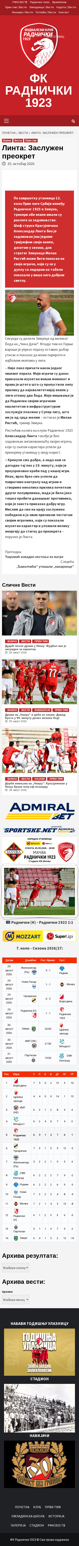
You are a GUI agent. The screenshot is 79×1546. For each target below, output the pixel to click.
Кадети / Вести (66, 7)
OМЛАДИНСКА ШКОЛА (28, 1516)
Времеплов (59, 2)
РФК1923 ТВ (20, 2)
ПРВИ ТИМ (53, 1507)
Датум (9, 960)
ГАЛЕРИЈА (18, 1525)
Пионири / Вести (22, 12)
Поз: (6, 1074)
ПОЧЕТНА (22, 1507)
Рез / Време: (48, 960)
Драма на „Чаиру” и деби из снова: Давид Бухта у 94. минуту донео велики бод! (35, 716)
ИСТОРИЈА (56, 1516)
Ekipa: (16, 1074)
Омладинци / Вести (41, 7)
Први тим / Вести (16, 7)
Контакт (64, 12)
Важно (7, 140)
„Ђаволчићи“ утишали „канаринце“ (45, 564)
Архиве (7, 1291)
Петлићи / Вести (46, 12)
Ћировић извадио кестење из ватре (34, 554)
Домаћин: (31, 960)
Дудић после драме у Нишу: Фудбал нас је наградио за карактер (35, 647)
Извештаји (42, 710)
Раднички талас (40, 2)
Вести (18, 140)
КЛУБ (37, 1507)
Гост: (62, 960)
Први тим (30, 140)
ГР (72, 1074)
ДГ (57, 1074)
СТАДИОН (37, 1525)
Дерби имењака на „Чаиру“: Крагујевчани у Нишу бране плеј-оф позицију (36, 785)
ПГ (64, 1074)
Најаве (40, 778)
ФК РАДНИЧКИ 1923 (38, 90)
